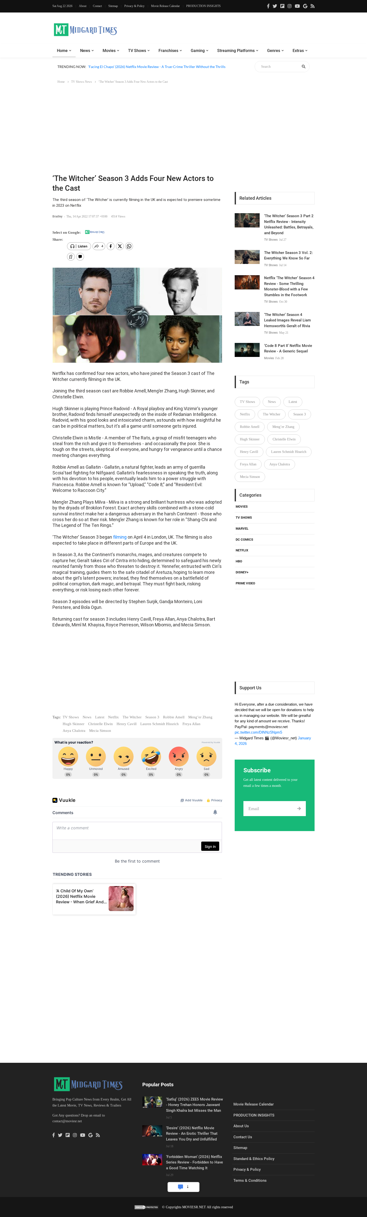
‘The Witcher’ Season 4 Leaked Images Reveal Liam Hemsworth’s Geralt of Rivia (287, 320)
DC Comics (244, 539)
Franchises (168, 50)
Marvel (242, 528)
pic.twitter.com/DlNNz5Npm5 (258, 732)
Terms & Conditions (250, 1180)
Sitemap (113, 6)
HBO (239, 561)
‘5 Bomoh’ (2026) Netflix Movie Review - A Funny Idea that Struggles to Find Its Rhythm (155, 72)
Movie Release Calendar (165, 6)
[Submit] (299, 808)
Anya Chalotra (74, 731)
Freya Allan (191, 724)
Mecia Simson (100, 731)
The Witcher (132, 717)
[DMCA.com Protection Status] (146, 1207)
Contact (97, 6)
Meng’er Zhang (200, 717)
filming (120, 537)
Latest (99, 717)
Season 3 (152, 717)
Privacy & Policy (134, 6)
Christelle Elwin (100, 724)
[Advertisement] (183, 125)
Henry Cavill (127, 724)
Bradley (57, 216)
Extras (298, 50)
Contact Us (242, 1137)
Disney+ (242, 572)
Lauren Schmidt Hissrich (159, 724)
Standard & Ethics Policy (253, 1159)
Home (62, 50)
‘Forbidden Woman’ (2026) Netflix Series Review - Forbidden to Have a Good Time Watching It (194, 1162)
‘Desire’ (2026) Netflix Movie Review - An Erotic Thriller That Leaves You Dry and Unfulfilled (191, 1134)
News (85, 50)
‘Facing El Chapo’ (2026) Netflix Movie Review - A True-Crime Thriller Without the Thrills (156, 66)
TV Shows (137, 50)
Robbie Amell (173, 717)
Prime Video (245, 583)
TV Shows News (81, 81)
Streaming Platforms (236, 50)
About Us (241, 1126)
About (82, 6)
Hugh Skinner (73, 724)
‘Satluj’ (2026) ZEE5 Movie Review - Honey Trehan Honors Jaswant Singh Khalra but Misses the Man (194, 1105)
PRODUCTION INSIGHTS (203, 6)
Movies (109, 50)
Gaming (198, 50)
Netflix (113, 717)
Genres (273, 50)
